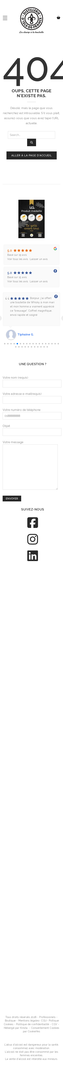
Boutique (10, 1020)
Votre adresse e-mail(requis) (22, 394)
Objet (6, 426)
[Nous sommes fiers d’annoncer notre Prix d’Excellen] (33, 586)
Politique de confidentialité (32, 1024)
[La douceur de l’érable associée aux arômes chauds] (33, 656)
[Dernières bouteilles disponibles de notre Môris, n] (33, 621)
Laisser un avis (39, 259)
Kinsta (24, 1028)
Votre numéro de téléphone (22, 410)
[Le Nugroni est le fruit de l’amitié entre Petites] (33, 797)
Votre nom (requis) (15, 377)
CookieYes (34, 1031)
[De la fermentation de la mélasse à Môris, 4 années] (33, 903)
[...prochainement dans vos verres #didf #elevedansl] (33, 974)
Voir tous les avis (17, 259)
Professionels (47, 1017)
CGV (54, 1024)
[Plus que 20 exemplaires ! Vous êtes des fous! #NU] (33, 762)
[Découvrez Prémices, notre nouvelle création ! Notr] (33, 691)
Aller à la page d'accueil (31, 155)
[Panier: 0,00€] (59, 16)
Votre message (13, 442)
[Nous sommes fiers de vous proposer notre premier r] (33, 868)
